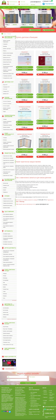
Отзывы (46, 7)
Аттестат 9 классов (7, 101)
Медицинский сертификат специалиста (8, 239)
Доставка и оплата (25, 7)
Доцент (4, 189)
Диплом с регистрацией (7, 331)
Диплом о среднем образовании (6, 108)
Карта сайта (45, 403)
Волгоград (5, 278)
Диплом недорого (6, 333)
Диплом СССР (5, 93)
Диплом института (6, 57)
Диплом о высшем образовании (6, 41)
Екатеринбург (5, 280)
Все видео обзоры (10, 368)
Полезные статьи (6, 342)
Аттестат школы (6, 105)
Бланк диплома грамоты (7, 262)
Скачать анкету (23, 1)
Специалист (5, 44)
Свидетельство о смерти (8, 175)
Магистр (4, 50)
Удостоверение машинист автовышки (8, 223)
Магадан (5, 273)
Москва (4, 275)
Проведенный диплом (7, 337)
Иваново (5, 295)
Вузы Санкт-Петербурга (7, 328)
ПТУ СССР (5, 89)
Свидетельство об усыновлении (6, 172)
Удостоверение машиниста (8, 216)
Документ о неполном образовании (7, 70)
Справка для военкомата (8, 203)
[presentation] (4, 18)
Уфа (4, 282)
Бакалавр (5, 46)
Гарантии (32, 7)
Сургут (4, 291)
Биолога (4, 316)
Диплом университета (7, 59)
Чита (4, 298)
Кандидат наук (6, 185)
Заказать (18, 7)
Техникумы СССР (6, 86)
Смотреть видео (25, 67)
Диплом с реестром (7, 48)
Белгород (5, 293)
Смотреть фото (25, 69)
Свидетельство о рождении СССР (8, 163)
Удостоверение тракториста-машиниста (8, 219)
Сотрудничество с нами (7, 78)
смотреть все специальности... (12, 319)
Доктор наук (5, 183)
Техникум (5, 137)
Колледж (5, 139)
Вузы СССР (5, 84)
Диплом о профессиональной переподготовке (8, 265)
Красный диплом (6, 64)
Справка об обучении (7, 198)
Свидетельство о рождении (8, 160)
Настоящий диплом (7, 340)
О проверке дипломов (7, 75)
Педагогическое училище (8, 129)
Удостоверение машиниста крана (8, 226)
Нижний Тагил (5, 289)
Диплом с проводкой (7, 55)
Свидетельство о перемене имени (8, 167)
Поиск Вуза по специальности (35, 30)
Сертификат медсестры (7, 241)
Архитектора (5, 312)
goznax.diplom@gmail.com (35, 1)
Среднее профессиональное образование (8, 146)
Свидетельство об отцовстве (8, 169)
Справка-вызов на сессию (8, 201)
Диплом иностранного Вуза (8, 73)
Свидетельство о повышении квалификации (8, 251)
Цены (13, 7)
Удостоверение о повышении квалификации (8, 259)
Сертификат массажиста (7, 244)
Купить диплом (45, 391)
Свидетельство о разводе (8, 158)
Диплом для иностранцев (8, 53)
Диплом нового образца (7, 335)
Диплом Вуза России (7, 62)
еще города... (14, 300)
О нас (9, 7)
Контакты (51, 7)
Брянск (4, 286)
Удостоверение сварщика (8, 214)
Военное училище (6, 127)
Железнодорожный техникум (8, 149)
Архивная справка (6, 207)
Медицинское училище (7, 125)
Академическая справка (7, 205)
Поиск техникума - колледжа (49, 30)
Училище (5, 119)
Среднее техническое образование (7, 143)
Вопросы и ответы (52, 398)
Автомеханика (6, 307)
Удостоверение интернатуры (8, 256)
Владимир (5, 284)
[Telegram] (9, 411)
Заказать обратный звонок (13, 1)
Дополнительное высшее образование (8, 67)
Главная (4, 7)
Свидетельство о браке (7, 155)
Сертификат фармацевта (8, 236)
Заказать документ (12, 4)
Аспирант (5, 187)
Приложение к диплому (7, 254)
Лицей (4, 111)
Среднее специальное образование (7, 122)
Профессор (5, 192)
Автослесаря (5, 310)
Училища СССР (6, 91)
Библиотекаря (6, 314)
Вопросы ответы (39, 7)
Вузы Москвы (5, 326)
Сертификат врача (6, 233)
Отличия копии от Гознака (24, 4)
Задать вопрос (28, 383)
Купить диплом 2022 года (8, 344)
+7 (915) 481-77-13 (46, 1)
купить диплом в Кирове (27, 197)
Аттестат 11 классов (7, 103)
